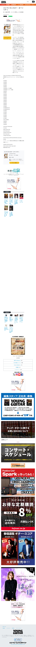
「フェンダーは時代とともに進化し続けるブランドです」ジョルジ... (16, 320)
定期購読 (17, 367)
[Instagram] (17, 374)
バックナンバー (17, 369)
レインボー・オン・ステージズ (21, 201)
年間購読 (4, 628)
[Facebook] (22, 374)
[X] (14, 374)
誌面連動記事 (13, 4)
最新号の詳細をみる (17, 360)
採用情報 (13, 628)
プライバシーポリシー (19, 628)
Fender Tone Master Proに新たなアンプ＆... (11, 319)
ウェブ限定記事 (20, 4)
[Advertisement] (13, 265)
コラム (33, 4)
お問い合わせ (4, 626)
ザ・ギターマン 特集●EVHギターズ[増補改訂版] (11, 214)
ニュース (3, 4)
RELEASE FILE (27, 4)
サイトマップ (8, 628)
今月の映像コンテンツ (17, 362)
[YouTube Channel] (19, 374)
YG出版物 (7, 4)
